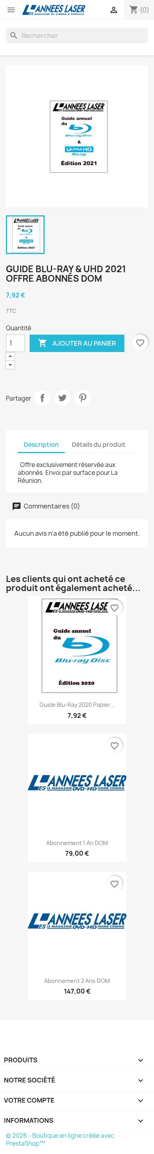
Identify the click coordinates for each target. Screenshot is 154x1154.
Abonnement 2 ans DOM (77, 981)
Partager (42, 398)
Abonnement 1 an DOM (77, 843)
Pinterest (82, 398)
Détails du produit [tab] (99, 445)
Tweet (62, 398)
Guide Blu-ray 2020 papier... (77, 704)
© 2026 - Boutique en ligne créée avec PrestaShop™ (60, 1139)
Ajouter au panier (77, 343)
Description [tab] (41, 445)
